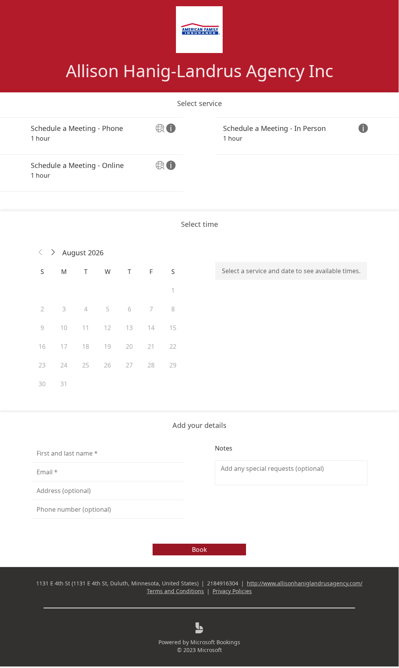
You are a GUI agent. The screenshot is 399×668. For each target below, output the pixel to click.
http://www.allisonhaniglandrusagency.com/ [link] (304, 583)
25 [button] (85, 365)
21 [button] (151, 346)
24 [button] (63, 365)
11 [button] (85, 327)
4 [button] (86, 309)
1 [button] (173, 290)
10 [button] (63, 327)
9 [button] (42, 327)
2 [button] (42, 309)
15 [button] (172, 327)
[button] (40, 252)
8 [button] (173, 309)
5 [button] (107, 309)
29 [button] (172, 365)
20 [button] (129, 346)
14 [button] (151, 327)
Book (199, 549)
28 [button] (151, 365)
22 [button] (172, 346)
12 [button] (107, 327)
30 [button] (42, 384)
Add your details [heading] (199, 425)
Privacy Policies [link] (232, 591)
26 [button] (107, 365)
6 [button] (129, 309)
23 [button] (42, 365)
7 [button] (151, 309)
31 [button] (63, 384)
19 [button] (107, 346)
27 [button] (129, 365)
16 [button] (42, 346)
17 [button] (63, 346)
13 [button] (129, 327)
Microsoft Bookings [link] (215, 642)
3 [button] (64, 309)
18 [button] (85, 346)
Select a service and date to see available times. (291, 271)
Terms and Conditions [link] (175, 591)
